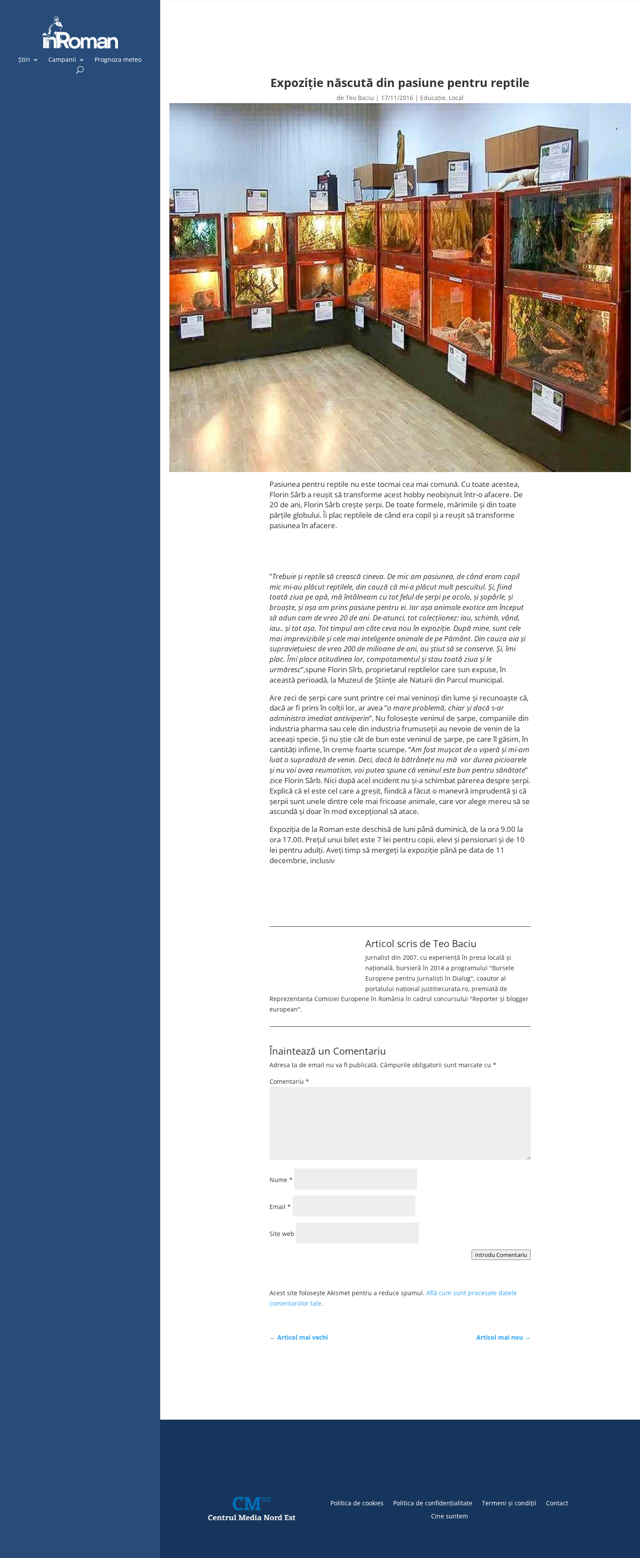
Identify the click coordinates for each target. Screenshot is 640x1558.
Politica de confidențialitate (432, 1502)
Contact (557, 1502)
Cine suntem (449, 1515)
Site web (281, 1234)
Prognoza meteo (117, 60)
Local (456, 98)
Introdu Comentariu (501, 1255)
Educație (432, 98)
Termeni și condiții (509, 1502)
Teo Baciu (360, 98)
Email (280, 1207)
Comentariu (289, 1081)
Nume (281, 1180)
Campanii (62, 60)
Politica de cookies (357, 1502)
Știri (24, 60)
